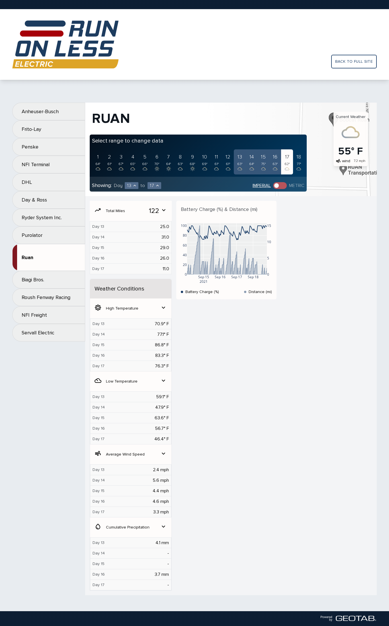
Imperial (262, 185)
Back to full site (354, 61)
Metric (296, 185)
